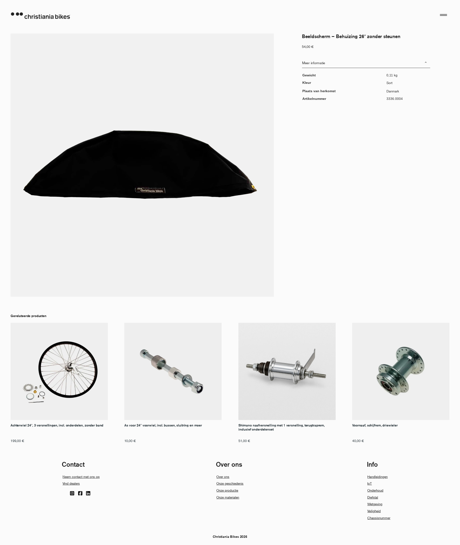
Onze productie (227, 490)
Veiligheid (374, 511)
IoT (369, 483)
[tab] (366, 63)
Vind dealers (71, 483)
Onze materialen (227, 497)
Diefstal (372, 497)
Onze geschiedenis (229, 483)
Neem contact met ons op (81, 477)
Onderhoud (375, 490)
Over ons (222, 477)
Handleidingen (377, 477)
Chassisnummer (378, 518)
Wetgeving (374, 504)
